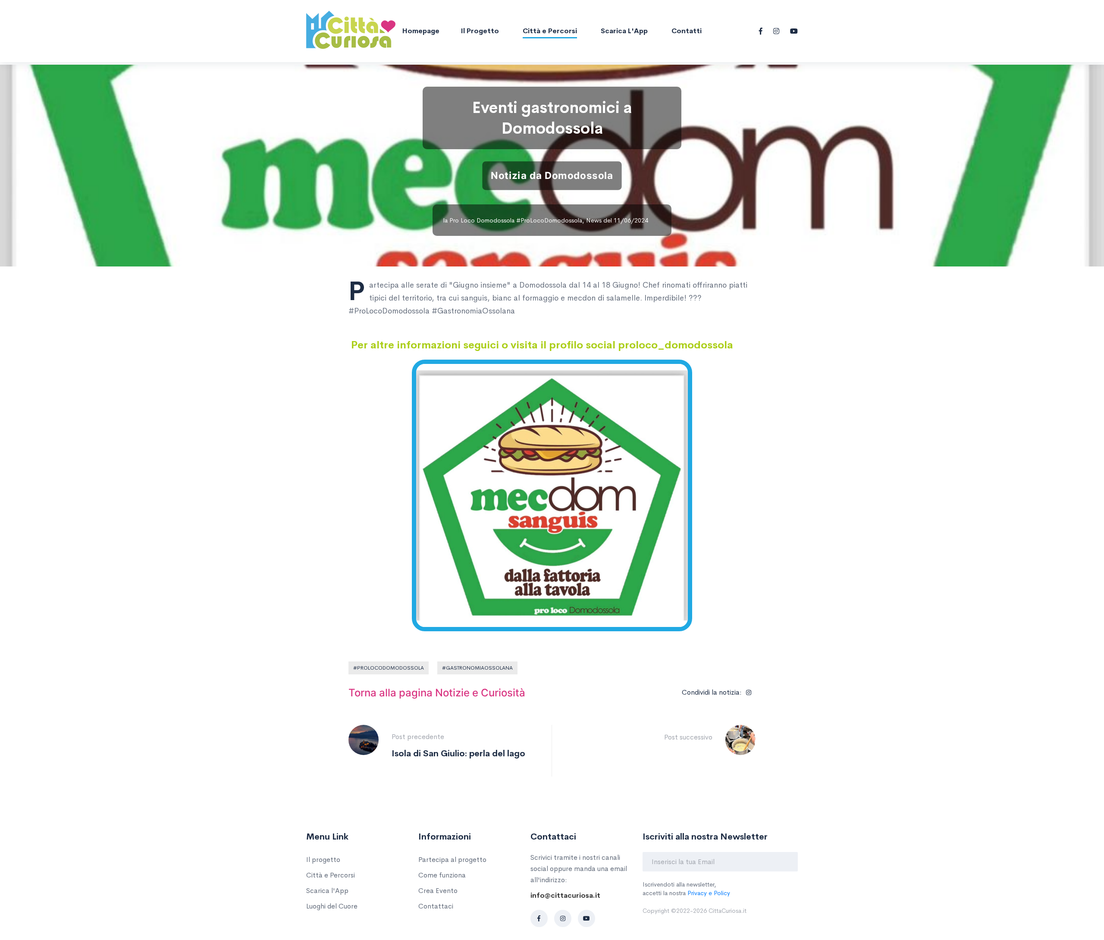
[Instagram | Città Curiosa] (776, 31)
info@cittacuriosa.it (565, 895)
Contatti (686, 30)
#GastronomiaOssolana (477, 667)
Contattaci (435, 906)
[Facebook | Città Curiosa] (760, 31)
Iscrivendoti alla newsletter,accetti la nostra (686, 888)
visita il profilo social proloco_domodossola (622, 344)
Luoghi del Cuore (332, 906)
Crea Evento (438, 890)
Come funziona (442, 875)
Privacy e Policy (708, 893)
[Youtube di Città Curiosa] (586, 918)
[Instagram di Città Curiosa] (562, 918)
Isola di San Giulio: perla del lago (458, 753)
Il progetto (480, 30)
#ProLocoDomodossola (388, 667)
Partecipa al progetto (452, 859)
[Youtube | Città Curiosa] (794, 31)
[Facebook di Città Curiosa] (539, 918)
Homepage (420, 30)
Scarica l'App (624, 30)
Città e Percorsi (550, 30)
